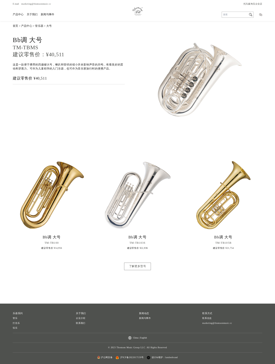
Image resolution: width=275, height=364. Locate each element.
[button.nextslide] (259, 134)
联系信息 (207, 318)
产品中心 (18, 14)
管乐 (15, 318)
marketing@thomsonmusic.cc (217, 323)
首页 (15, 25)
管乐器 (39, 25)
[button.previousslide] (140, 134)
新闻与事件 (47, 14)
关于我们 (32, 14)
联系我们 (80, 323)
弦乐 (15, 328)
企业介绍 (80, 318)
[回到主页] (137, 11)
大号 (49, 25)
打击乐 (16, 323)
